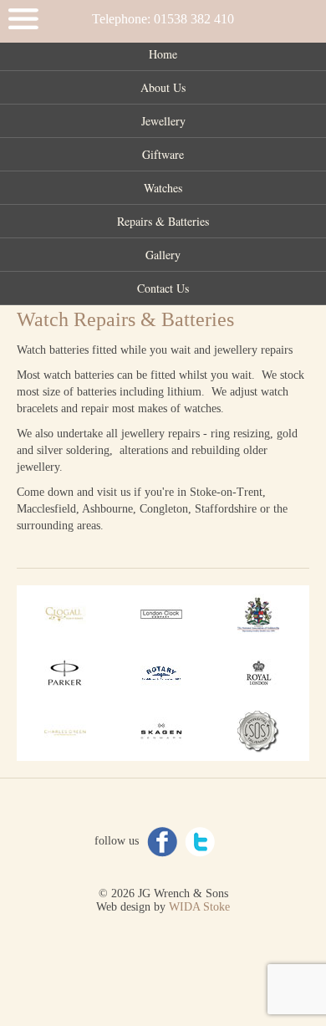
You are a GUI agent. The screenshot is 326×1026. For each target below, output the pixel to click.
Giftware (163, 154)
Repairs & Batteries (163, 221)
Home (163, 54)
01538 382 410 (194, 19)
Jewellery (163, 121)
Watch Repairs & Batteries (125, 319)
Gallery (163, 255)
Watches (163, 188)
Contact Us (163, 288)
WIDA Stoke (199, 907)
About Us (163, 87)
